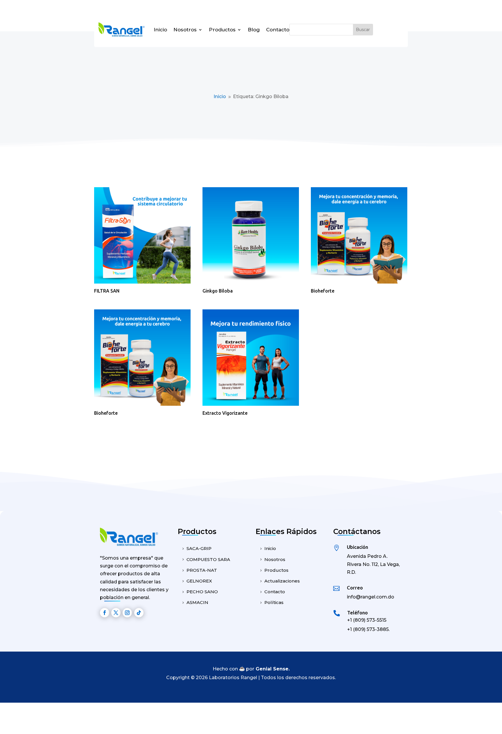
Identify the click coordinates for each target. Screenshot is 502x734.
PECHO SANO (202, 591)
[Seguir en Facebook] (104, 612)
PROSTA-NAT (202, 570)
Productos (222, 30)
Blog (254, 30)
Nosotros (185, 30)
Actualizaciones (282, 581)
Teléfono (357, 612)
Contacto (277, 30)
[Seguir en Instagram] (127, 612)
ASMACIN (197, 602)
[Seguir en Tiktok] (139, 612)
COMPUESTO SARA (208, 559)
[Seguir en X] (116, 612)
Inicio (160, 30)
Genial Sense (272, 669)
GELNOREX (199, 581)
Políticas (274, 602)
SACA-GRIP (199, 548)
